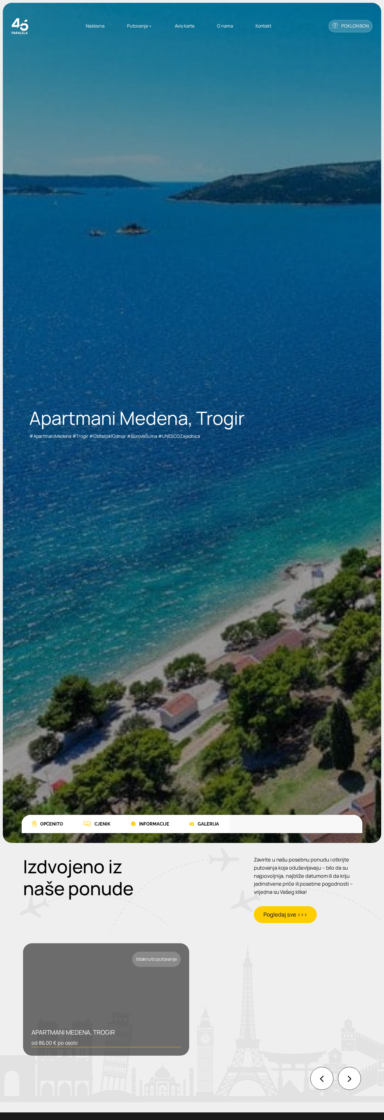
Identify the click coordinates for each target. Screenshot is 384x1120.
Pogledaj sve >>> (285, 914)
